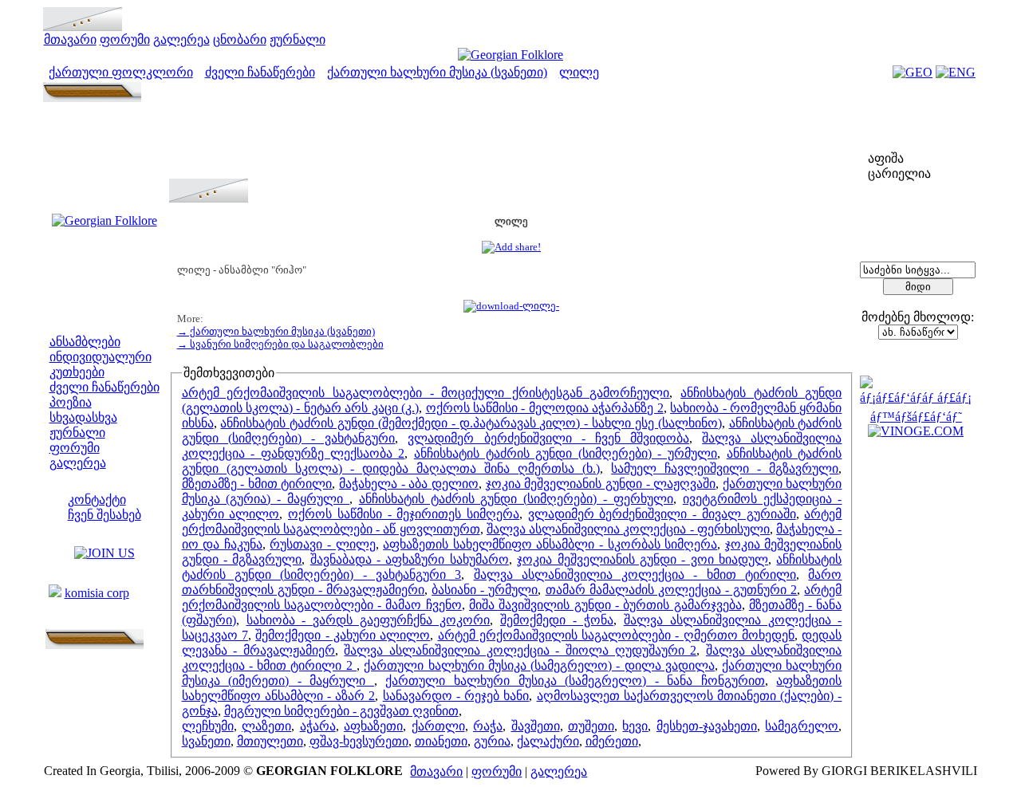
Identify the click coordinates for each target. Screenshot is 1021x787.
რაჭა (488, 726)
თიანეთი (441, 741)
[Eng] (956, 72)
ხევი (635, 726)
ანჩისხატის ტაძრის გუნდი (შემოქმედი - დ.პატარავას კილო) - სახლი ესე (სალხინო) (470, 423)
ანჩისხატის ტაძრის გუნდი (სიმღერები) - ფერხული (516, 499)
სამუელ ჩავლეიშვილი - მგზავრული (724, 468)
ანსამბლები (84, 341)
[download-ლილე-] (511, 306)
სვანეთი (206, 741)
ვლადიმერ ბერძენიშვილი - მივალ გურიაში (662, 514)
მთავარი (70, 39)
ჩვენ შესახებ (104, 514)
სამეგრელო (801, 726)
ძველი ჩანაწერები (260, 72)
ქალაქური (548, 741)
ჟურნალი (297, 39)
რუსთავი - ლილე (322, 544)
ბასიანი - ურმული (485, 589)
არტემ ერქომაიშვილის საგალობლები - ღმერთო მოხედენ (616, 635)
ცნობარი (239, 39)
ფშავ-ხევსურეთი (358, 741)
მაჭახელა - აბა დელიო (409, 483)
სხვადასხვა (83, 417)
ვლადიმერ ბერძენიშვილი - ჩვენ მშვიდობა (548, 438)
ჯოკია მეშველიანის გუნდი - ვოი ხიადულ (642, 559)
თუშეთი (591, 726)
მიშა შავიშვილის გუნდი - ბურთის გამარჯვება (605, 605)
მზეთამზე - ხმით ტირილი (257, 483)
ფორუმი (125, 39)
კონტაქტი (97, 499)
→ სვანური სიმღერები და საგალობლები (280, 344)
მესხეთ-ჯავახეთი (706, 726)
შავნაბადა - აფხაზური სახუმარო (409, 559)
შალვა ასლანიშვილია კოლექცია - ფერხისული (628, 529)
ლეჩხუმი (208, 726)
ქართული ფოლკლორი (121, 72)
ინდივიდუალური (100, 357)
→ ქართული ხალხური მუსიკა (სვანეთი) (276, 331)
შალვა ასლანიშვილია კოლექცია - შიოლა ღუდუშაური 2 (520, 650)
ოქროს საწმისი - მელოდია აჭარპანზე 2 (545, 408)
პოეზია (70, 402)
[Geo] (912, 72)
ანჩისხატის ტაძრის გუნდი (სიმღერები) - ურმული (565, 453)
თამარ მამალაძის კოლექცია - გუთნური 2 (672, 589)
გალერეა (181, 39)
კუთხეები (76, 372)
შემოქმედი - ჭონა (556, 620)
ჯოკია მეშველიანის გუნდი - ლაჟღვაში (601, 483)
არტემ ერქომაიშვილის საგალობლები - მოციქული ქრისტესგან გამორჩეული (426, 392)
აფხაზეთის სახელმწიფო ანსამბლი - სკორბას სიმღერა (550, 544)
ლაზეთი (266, 726)
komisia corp (97, 593)
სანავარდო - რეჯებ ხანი (456, 695)
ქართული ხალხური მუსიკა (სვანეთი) (437, 72)
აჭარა (318, 726)
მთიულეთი (270, 741)
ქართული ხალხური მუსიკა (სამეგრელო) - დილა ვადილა (539, 665)
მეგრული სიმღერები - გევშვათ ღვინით (341, 711)
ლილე (579, 72)
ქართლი (438, 726)
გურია (492, 741)
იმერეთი (611, 741)
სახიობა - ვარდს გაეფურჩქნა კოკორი (368, 620)
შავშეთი (535, 726)
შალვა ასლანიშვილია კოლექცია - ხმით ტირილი (635, 574)
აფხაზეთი (373, 726)
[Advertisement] (511, 143)
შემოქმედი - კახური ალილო (342, 635)
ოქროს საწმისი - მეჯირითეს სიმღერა (403, 514)
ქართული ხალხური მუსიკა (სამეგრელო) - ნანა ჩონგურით (574, 680)
